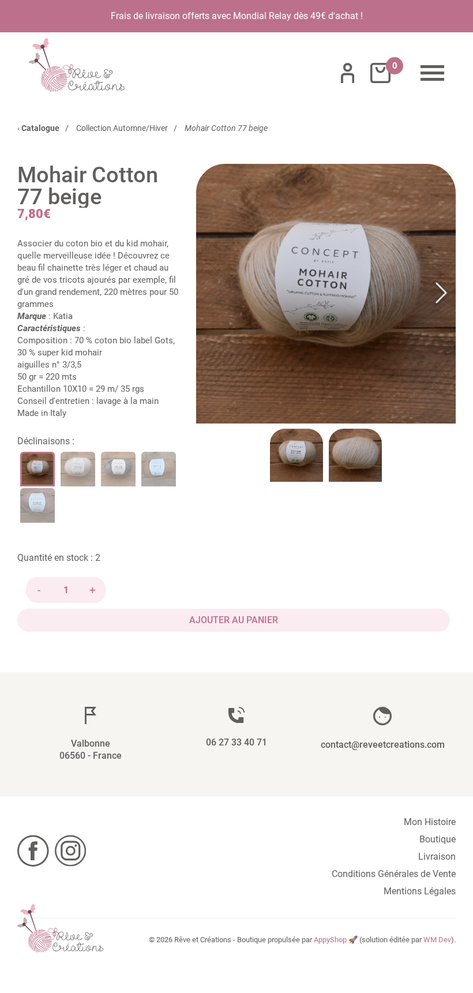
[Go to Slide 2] (355, 455)
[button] (326, 294)
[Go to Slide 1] (296, 455)
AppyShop (330, 939)
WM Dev (437, 939)
